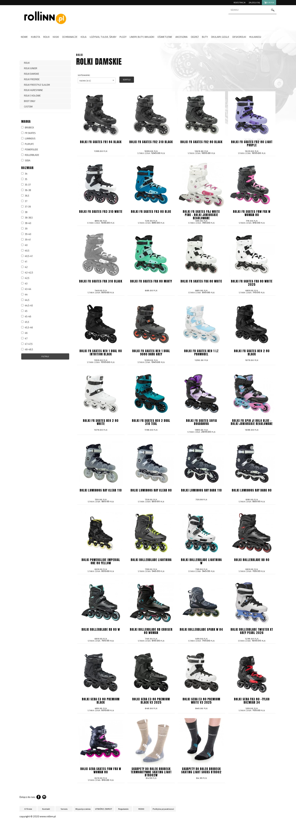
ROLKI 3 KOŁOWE (32, 95)
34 (25, 173)
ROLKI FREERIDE (32, 79)
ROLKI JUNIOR (30, 68)
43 (25, 283)
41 (25, 261)
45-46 (27, 316)
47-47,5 (28, 344)
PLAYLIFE (29, 144)
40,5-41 (28, 256)
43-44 (27, 289)
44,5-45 (28, 305)
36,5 (26, 195)
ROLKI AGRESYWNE (33, 90)
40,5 (26, 250)
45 (25, 311)
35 (25, 179)
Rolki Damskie (31, 73)
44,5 (26, 300)
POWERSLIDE (31, 149)
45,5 (26, 322)
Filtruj (45, 356)
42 (26, 267)
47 (25, 338)
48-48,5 (28, 349)
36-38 (27, 190)
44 (26, 294)
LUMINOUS (29, 138)
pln (270, 2)
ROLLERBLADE (31, 155)
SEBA (27, 160)
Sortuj (127, 80)
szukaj (273, 10)
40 (26, 245)
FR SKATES (30, 133)
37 (25, 201)
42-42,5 (28, 272)
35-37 (27, 184)
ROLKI (27, 62)
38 (25, 212)
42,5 (26, 278)
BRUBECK (29, 127)
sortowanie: (84, 75)
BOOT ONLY (29, 101)
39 (25, 228)
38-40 (27, 223)
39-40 (27, 234)
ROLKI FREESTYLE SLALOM (37, 84)
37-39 (27, 206)
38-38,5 (28, 217)
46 (26, 333)
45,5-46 (28, 327)
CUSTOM (28, 106)
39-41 (27, 239)
